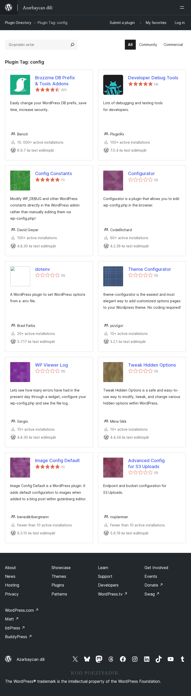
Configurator (141, 173)
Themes (58, 576)
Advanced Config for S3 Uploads (146, 463)
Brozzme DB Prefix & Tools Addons (55, 80)
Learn (103, 567)
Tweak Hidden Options (152, 365)
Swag (152, 594)
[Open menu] (183, 7)
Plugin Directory (18, 22)
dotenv (42, 269)
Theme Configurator (149, 269)
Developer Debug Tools (153, 77)
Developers (108, 585)
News (10, 576)
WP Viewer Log (51, 365)
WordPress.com (22, 610)
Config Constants (53, 173)
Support (105, 576)
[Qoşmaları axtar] (72, 45)
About (10, 567)
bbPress (15, 627)
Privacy (12, 594)
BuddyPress (18, 636)
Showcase (61, 567)
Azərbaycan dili (31, 659)
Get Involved (156, 567)
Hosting (12, 585)
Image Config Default (57, 460)
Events (150, 576)
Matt (12, 618)
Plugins (57, 585)
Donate (153, 585)
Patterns (59, 594)
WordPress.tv (113, 594)
